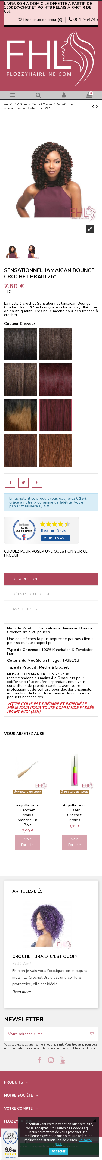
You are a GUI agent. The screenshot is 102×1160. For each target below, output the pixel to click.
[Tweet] (23, 483)
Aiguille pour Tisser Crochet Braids (74, 812)
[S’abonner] (92, 1034)
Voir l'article (27, 842)
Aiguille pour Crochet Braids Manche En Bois (27, 814)
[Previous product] (94, 106)
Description (25, 579)
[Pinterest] (37, 483)
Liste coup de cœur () (42, 19)
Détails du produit (32, 594)
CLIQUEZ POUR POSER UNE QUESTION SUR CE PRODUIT (46, 553)
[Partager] (10, 483)
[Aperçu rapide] (43, 762)
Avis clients (25, 609)
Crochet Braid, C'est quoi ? (45, 956)
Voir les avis (55, 538)
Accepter (58, 1151)
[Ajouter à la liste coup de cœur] (43, 753)
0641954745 (85, 19)
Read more (21, 992)
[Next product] (97, 106)
